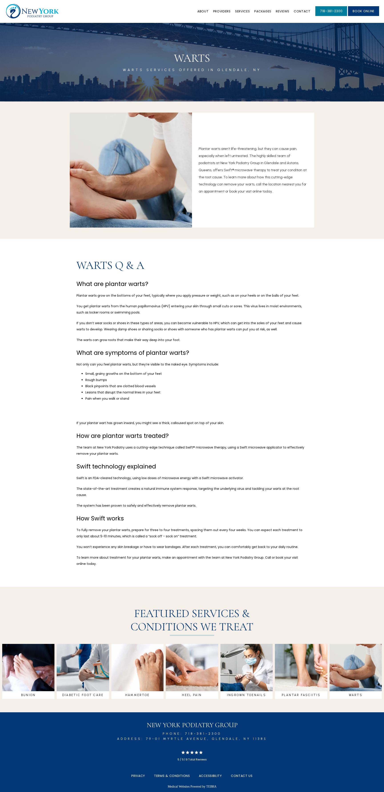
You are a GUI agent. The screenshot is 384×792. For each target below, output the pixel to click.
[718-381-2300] (331, 15)
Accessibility (210, 776)
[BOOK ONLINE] (364, 15)
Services (242, 11)
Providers (222, 11)
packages (262, 11)
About (203, 11)
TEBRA (211, 786)
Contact (302, 11)
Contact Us (242, 776)
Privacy (138, 776)
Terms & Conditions (172, 776)
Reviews (282, 11)
